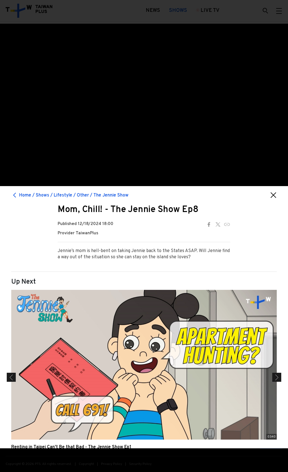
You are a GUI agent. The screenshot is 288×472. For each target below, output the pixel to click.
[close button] (273, 195)
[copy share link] (227, 224)
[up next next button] (276, 377)
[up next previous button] (11, 377)
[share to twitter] (218, 224)
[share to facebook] (209, 224)
